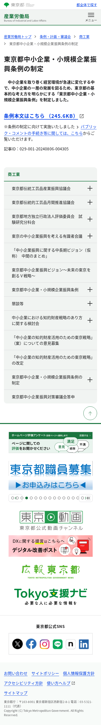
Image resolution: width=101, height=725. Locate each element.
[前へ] (15, 498)
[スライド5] (31, 498)
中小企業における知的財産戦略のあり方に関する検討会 (47, 320)
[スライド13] (68, 498)
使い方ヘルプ (58, 683)
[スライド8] (45, 498)
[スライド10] (54, 498)
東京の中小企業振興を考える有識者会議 (47, 236)
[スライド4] (26, 498)
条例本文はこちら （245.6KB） (41, 115)
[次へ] (86, 498)
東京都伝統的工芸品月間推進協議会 (43, 202)
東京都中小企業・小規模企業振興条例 (45, 289)
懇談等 (18, 303)
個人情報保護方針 (79, 673)
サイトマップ (15, 693)
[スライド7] (40, 498)
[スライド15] (77, 498)
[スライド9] (50, 498)
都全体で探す (86, 4)
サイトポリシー (45, 673)
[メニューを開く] (91, 17)
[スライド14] (73, 498)
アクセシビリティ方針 (23, 683)
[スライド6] (36, 498)
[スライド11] (59, 498)
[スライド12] (64, 498)
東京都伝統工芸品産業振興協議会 (41, 188)
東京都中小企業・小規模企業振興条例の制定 (47, 380)
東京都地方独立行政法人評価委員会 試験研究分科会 (47, 219)
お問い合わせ (15, 673)
